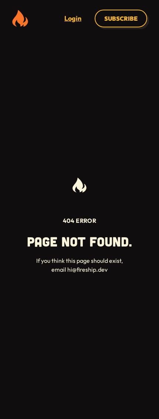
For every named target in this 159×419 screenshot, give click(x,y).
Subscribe (121, 18)
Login (72, 18)
